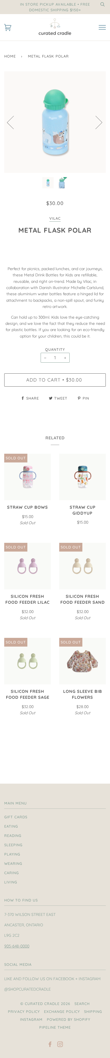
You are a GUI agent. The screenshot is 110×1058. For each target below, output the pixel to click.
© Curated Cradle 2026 (45, 1003)
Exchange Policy (62, 1011)
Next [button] (95, 122)
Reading (12, 835)
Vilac (55, 218)
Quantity (55, 349)
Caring (11, 872)
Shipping (93, 1011)
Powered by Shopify (68, 1019)
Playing (12, 854)
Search (82, 1003)
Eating (11, 826)
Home (10, 56)
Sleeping (13, 845)
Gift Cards (15, 817)
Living (10, 882)
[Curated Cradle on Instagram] (60, 1045)
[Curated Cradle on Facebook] (50, 1045)
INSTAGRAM (31, 1019)
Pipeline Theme (55, 1027)
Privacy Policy (24, 1011)
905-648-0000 (16, 946)
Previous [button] (13, 122)
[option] (55, 122)
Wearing (13, 863)
